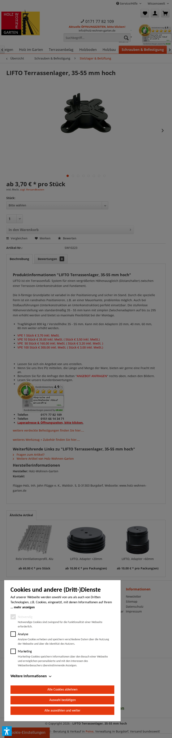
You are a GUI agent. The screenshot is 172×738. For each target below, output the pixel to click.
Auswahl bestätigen (62, 700)
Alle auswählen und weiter (62, 710)
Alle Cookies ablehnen (62, 689)
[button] (7, 731)
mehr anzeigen (24, 607)
